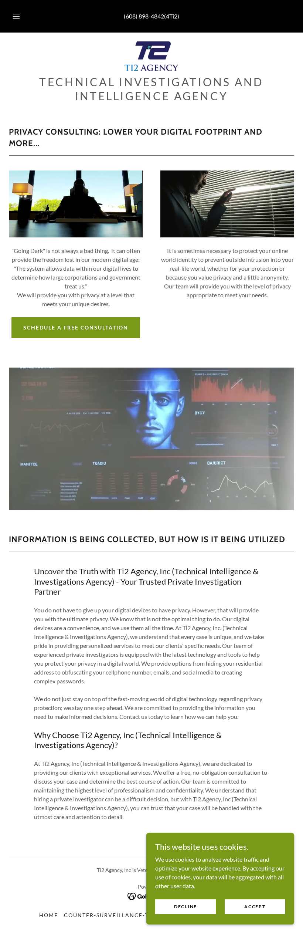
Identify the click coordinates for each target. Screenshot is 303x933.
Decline (185, 906)
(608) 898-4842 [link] (144, 16)
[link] (151, 56)
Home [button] (48, 915)
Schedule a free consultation (75, 327)
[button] (21, 16)
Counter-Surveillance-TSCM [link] (113, 915)
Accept (254, 906)
